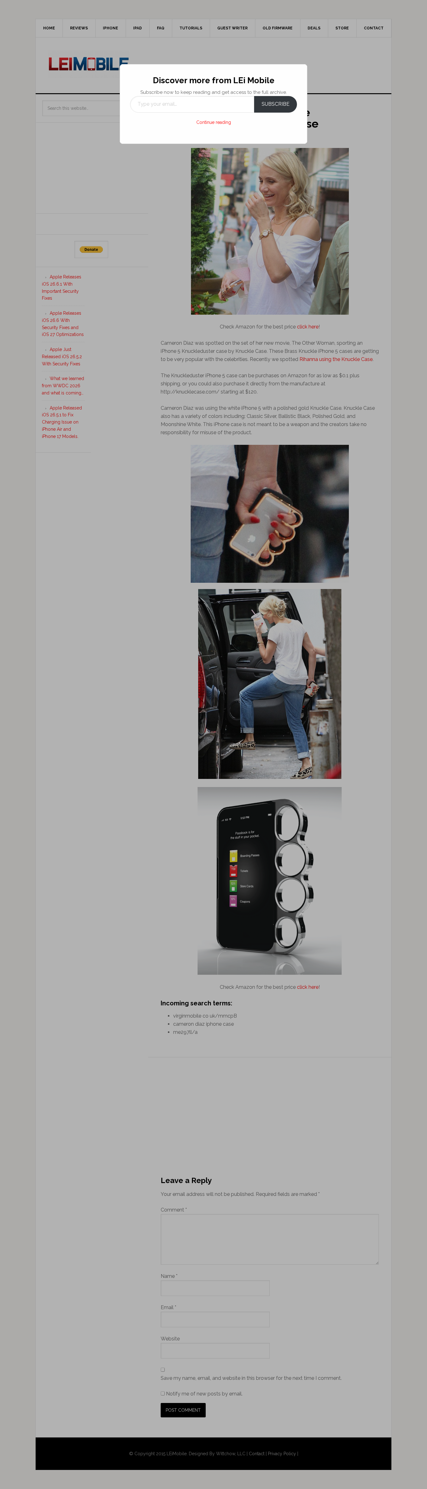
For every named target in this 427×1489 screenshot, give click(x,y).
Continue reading (213, 122)
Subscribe (275, 104)
